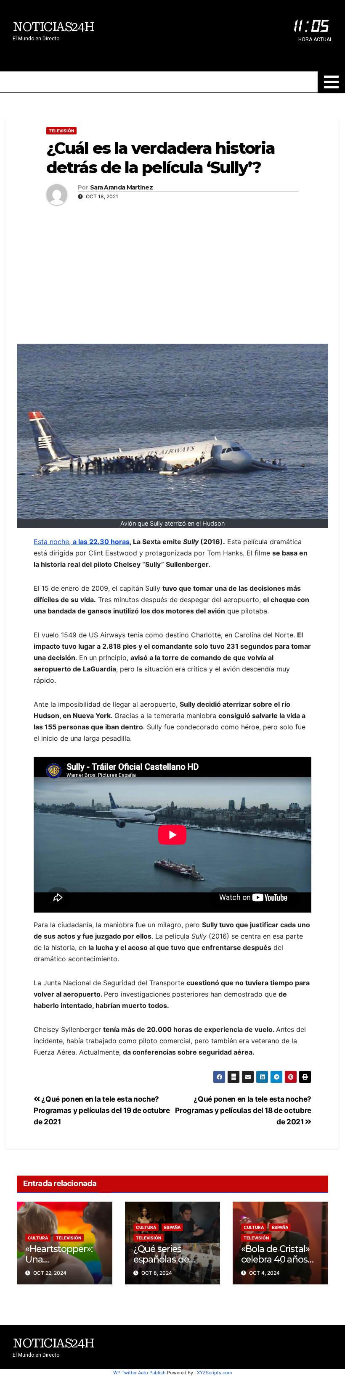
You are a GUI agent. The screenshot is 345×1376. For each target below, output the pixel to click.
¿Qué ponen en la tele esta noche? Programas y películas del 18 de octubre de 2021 (243, 1110)
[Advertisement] (172, 272)
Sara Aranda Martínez (121, 187)
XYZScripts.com (214, 1373)
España (172, 1227)
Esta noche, (82, 541)
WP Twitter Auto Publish (139, 1373)
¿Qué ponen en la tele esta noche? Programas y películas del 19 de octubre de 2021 (102, 1110)
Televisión (61, 130)
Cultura (38, 1237)
